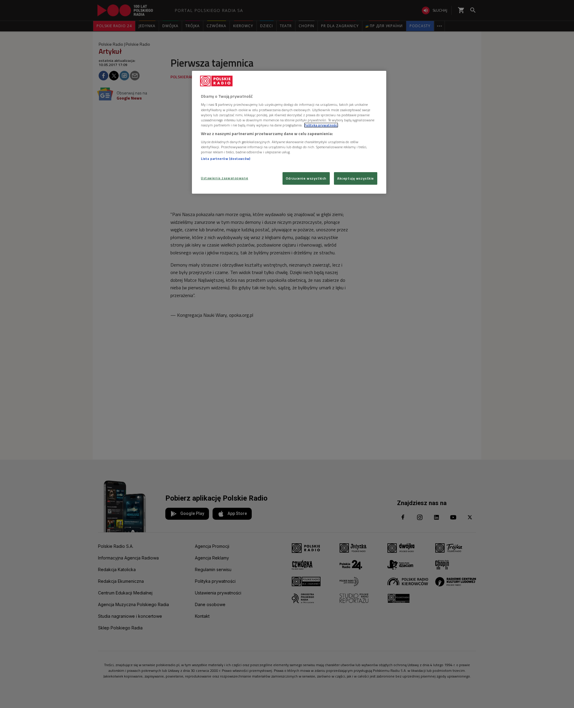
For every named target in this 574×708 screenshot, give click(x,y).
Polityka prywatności (321, 125)
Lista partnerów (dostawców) (225, 158)
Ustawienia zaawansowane (224, 178)
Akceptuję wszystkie (355, 178)
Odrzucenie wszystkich (306, 178)
